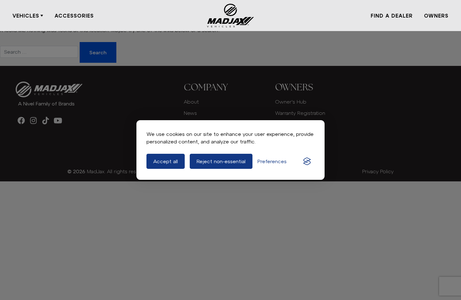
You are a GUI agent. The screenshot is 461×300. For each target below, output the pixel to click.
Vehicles (26, 16)
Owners (436, 16)
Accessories (74, 16)
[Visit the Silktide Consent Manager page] (307, 161)
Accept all (165, 161)
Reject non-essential (221, 161)
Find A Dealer (392, 16)
